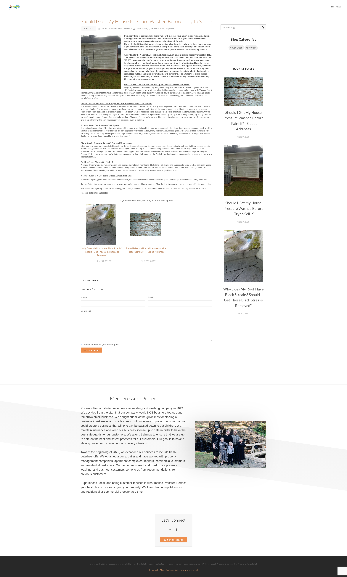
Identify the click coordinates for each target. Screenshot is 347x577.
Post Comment (91, 350)
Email (151, 297)
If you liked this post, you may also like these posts (146, 200)
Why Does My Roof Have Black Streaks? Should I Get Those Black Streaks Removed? (102, 252)
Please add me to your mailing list (101, 344)
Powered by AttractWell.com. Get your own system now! (173, 570)
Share (89, 29)
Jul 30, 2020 (104, 261)
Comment (86, 310)
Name (84, 297)
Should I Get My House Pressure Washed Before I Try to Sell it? (146, 21)
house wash (159, 28)
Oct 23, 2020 (243, 221)
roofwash (170, 28)
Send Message (175, 539)
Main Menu (336, 7)
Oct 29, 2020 (148, 261)
